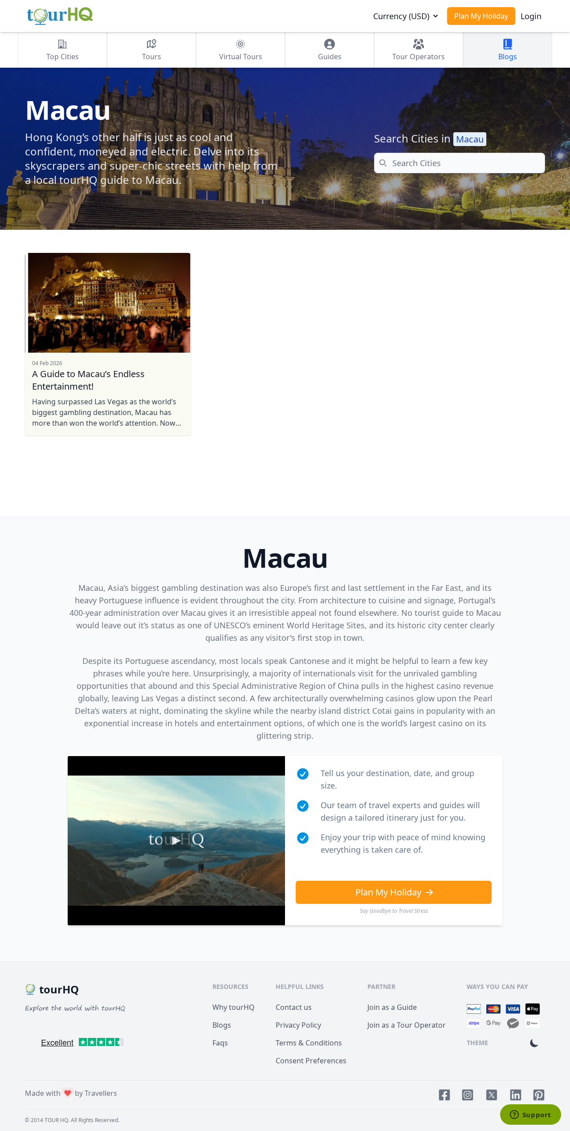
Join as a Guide (392, 1007)
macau (470, 139)
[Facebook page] (444, 1095)
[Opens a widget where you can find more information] (530, 1115)
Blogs (221, 1025)
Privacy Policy (298, 1025)
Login (531, 16)
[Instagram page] (467, 1095)
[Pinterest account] (539, 1095)
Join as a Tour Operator (406, 1025)
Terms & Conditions (309, 1043)
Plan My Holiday (481, 16)
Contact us (294, 1007)
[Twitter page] (491, 1095)
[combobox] (459, 163)
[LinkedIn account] (515, 1095)
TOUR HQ (56, 1120)
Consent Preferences (311, 1061)
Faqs (220, 1043)
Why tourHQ (233, 1007)
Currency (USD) (401, 16)
